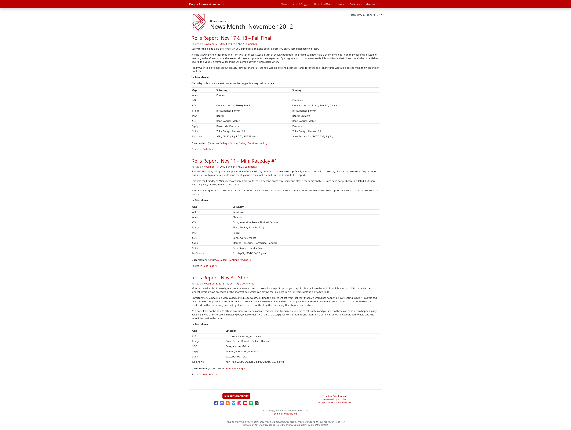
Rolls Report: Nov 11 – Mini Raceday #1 (234, 161)
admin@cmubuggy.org (285, 413)
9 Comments (247, 283)
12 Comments (249, 44)
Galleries (355, 4)
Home (213, 21)
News (284, 4)
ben (233, 44)
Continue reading (259, 143)
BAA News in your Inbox (335, 399)
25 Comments (249, 166)
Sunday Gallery (238, 143)
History (340, 4)
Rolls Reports (210, 149)
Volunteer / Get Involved (335, 396)
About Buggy (300, 4)
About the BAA (322, 4)
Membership (373, 4)
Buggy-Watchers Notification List (334, 402)
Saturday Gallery (218, 143)
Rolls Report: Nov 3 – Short (221, 277)
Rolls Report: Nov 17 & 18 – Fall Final (231, 38)
